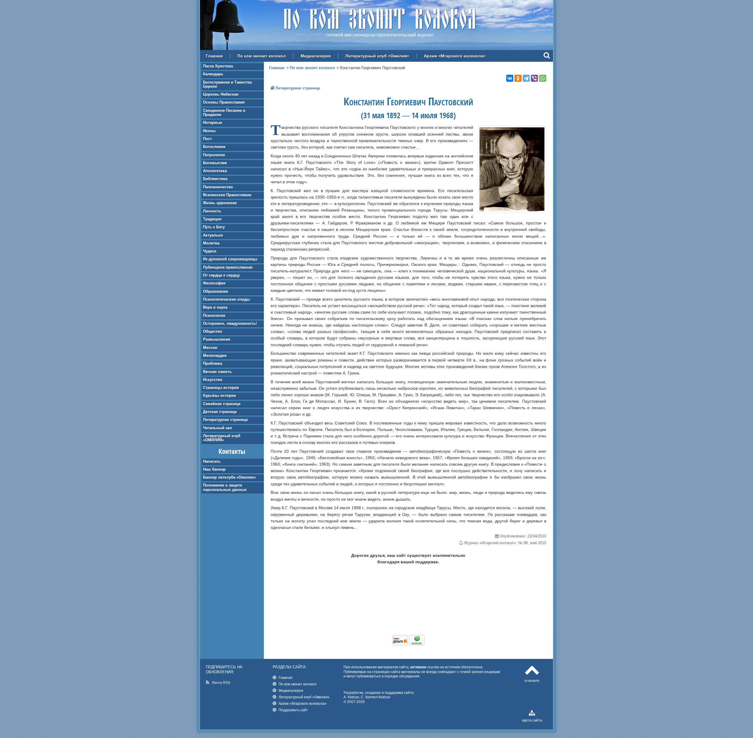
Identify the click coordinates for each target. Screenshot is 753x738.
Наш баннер (214, 469)
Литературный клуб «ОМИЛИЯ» (221, 438)
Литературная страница (225, 419)
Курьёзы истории (219, 395)
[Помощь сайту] (408, 644)
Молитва (211, 243)
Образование (215, 291)
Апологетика (215, 171)
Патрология (214, 155)
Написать (212, 461)
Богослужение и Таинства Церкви (227, 84)
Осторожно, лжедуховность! (230, 323)
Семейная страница (221, 404)
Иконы (209, 131)
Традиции (212, 219)
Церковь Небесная (221, 94)
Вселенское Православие (227, 195)
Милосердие (214, 355)
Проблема (212, 363)
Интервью (212, 122)
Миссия (210, 347)
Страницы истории (221, 387)
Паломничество (218, 187)
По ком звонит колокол (261, 56)
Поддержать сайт (293, 710)
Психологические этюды (226, 299)
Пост (207, 138)
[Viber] (534, 78)
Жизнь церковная (220, 203)
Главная (214, 56)
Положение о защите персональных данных (224, 487)
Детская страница (219, 411)
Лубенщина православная (228, 267)
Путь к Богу (214, 227)
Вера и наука (215, 307)
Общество (212, 331)
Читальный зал (217, 428)
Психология (214, 315)
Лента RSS (221, 682)
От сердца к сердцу (221, 275)
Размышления (216, 339)
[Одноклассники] (518, 78)
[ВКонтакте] (509, 78)
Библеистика (215, 178)
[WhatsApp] (542, 78)
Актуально (213, 235)
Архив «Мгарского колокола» (455, 56)
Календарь (213, 74)
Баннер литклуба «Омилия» (229, 477)
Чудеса (209, 251)
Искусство (212, 379)
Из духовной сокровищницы (230, 259)
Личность (212, 211)
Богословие (214, 146)
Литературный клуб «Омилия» (377, 56)
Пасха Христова (218, 66)
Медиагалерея (316, 56)
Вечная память (217, 371)
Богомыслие (215, 163)
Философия (214, 283)
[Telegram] (526, 78)
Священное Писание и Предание (224, 112)
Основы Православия (224, 102)
